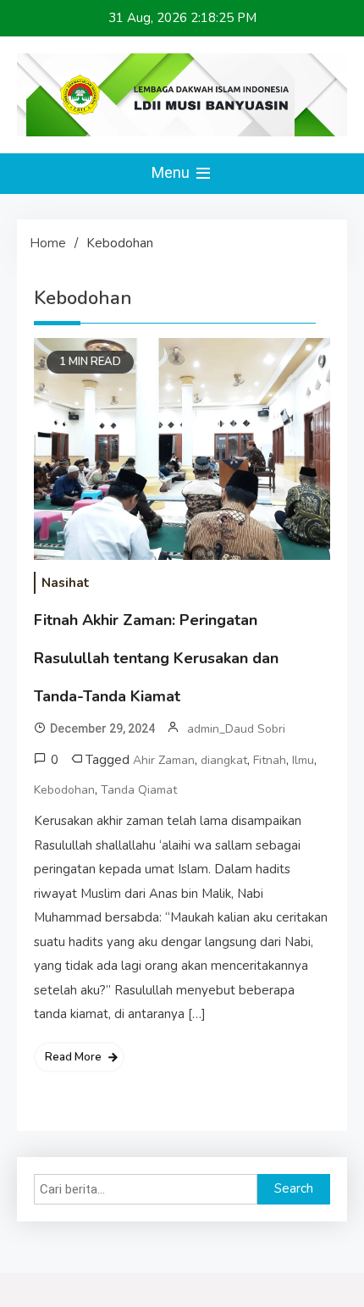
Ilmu (303, 760)
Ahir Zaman (164, 760)
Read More (73, 1057)
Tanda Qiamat (139, 790)
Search (293, 1188)
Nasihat (65, 582)
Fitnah (269, 760)
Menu (172, 172)
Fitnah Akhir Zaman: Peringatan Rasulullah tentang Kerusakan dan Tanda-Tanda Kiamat (156, 658)
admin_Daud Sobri (236, 729)
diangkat (224, 760)
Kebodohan (64, 790)
